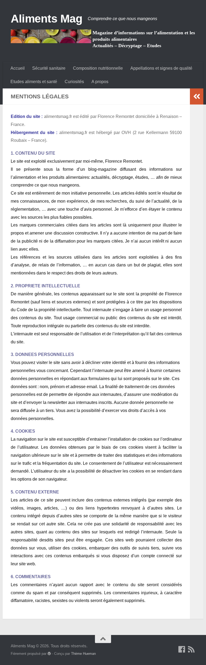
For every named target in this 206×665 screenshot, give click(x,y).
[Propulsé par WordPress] (49, 653)
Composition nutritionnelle (98, 68)
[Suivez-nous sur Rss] (191, 649)
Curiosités (74, 81)
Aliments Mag (46, 18)
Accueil (17, 68)
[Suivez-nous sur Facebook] (182, 649)
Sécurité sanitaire (48, 68)
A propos (99, 81)
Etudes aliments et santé (33, 81)
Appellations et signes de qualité (161, 68)
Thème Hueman (83, 654)
